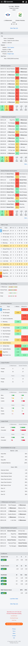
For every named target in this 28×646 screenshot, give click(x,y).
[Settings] (23, 1)
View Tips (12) (14, 28)
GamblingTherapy (14, 618)
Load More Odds (14, 598)
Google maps (10, 53)
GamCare (14, 620)
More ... (26, 164)
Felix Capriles (10, 47)
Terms (14, 631)
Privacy (14, 628)
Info (14, 637)
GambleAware (14, 615)
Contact (14, 635)
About (14, 633)
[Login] (26, 1)
